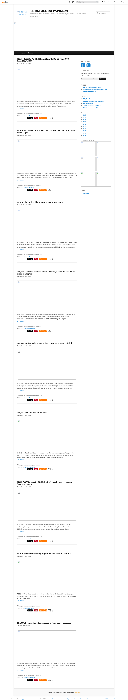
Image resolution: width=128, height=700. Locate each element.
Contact (30, 53)
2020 (84, 115)
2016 (84, 124)
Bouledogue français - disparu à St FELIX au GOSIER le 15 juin (45, 343)
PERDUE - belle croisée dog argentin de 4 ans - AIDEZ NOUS (44, 553)
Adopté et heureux (88, 99)
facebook (86, 193)
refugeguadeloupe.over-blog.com (29, 699)
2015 (84, 126)
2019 (84, 117)
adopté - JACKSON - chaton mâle (32, 412)
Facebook (83, 65)
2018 (84, 119)
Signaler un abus (72, 699)
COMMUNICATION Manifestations (93, 101)
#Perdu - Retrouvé (29, 116)
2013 (84, 131)
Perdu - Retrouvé (88, 103)
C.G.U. (80, 699)
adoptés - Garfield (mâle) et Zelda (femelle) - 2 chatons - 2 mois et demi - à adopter (46, 272)
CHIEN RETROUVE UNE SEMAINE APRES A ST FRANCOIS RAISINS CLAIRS (43, 60)
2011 (84, 135)
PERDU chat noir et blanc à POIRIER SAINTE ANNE (40, 202)
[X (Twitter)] (69, 2)
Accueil (23, 53)
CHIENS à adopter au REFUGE (92, 106)
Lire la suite (20, 108)
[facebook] (66, 2)
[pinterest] (73, 2)
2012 (84, 133)
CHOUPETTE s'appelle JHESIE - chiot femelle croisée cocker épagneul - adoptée (44, 483)
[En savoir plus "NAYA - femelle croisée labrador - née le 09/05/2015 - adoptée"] (103, 186)
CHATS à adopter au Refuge (91, 108)
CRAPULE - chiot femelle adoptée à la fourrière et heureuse (44, 623)
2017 (84, 122)
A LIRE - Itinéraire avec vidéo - (92, 87)
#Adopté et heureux (29, 328)
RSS (88, 65)
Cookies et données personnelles (93, 699)
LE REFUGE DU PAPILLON (49, 11)
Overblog (77, 692)
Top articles (55, 699)
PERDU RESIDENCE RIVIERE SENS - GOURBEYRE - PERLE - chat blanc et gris (46, 131)
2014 (84, 129)
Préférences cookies (110, 699)
